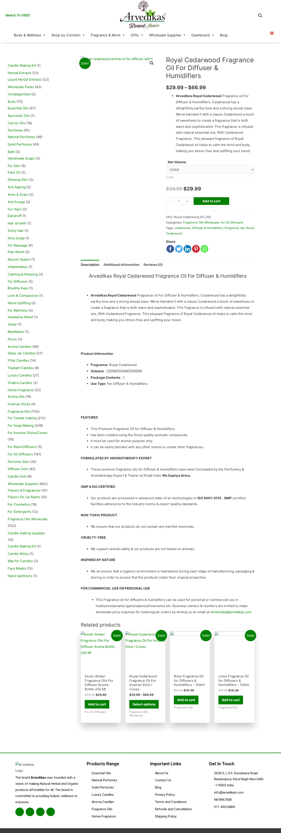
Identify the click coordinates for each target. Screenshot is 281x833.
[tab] (90, 264)
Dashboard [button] (200, 35)
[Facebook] (170, 249)
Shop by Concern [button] (65, 35)
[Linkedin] (187, 249)
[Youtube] (50, 812)
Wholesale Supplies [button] (165, 35)
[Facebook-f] (19, 812)
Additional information (121, 265)
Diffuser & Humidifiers (207, 228)
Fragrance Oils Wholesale (201, 222)
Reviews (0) (153, 265)
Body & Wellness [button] (27, 35)
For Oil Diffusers (232, 222)
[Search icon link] (236, 34)
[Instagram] (40, 812)
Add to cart (211, 201)
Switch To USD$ (17, 15)
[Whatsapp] (204, 249)
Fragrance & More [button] (105, 35)
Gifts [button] (135, 35)
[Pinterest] (196, 249)
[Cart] (270, 35)
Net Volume (177, 162)
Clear (170, 177)
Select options (144, 704)
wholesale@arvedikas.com (231, 612)
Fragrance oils (235, 228)
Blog (223, 35)
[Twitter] (179, 249)
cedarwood (182, 228)
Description (90, 265)
